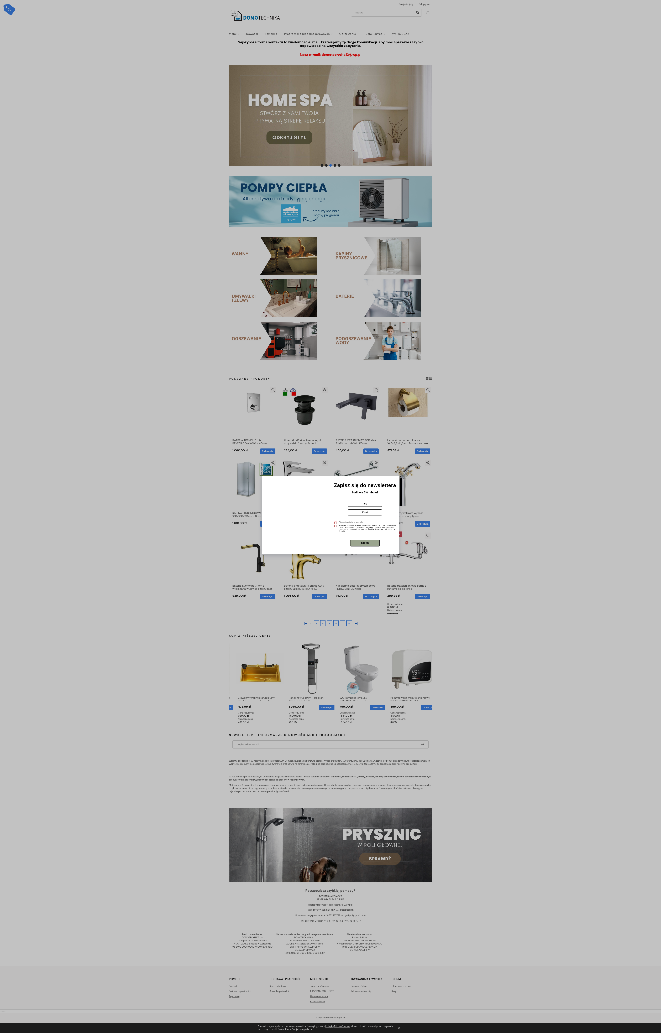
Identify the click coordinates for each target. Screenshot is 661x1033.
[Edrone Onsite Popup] (330, 516)
